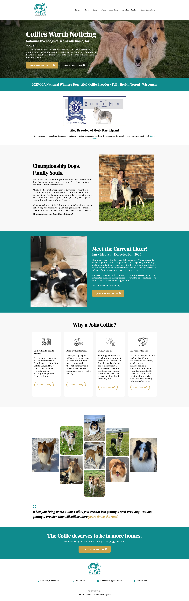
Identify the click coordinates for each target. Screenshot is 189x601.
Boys (87, 10)
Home (77, 10)
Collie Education (148, 10)
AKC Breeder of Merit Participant (94, 594)
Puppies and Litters (110, 10)
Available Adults (129, 10)
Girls (95, 10)
